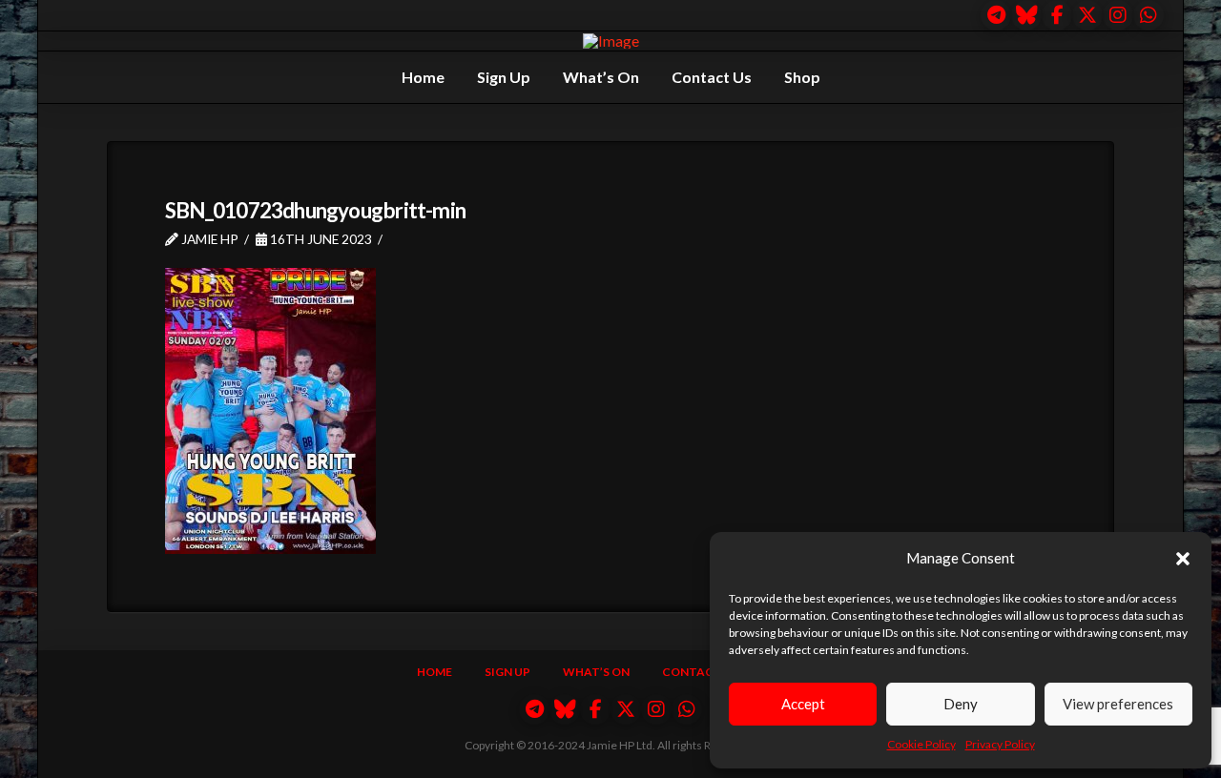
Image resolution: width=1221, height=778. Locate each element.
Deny (960, 703)
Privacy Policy (1000, 744)
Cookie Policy (921, 744)
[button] (1182, 558)
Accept (803, 703)
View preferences (1118, 703)
